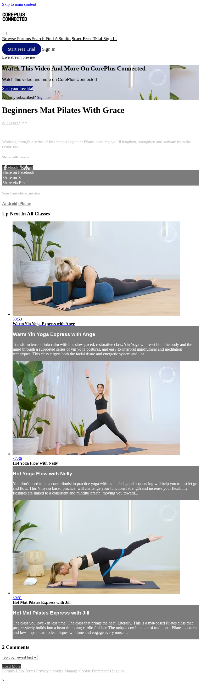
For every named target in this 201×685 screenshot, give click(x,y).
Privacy (43, 671)
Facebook (10, 167)
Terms (30, 671)
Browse (9, 38)
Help (20, 671)
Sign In (48, 49)
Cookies (57, 671)
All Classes (10, 123)
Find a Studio (58, 38)
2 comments (12, 133)
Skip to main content (19, 4)
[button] (5, 33)
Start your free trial (17, 88)
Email (28, 167)
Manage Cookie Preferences (88, 671)
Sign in (110, 38)
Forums (24, 38)
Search (39, 38)
